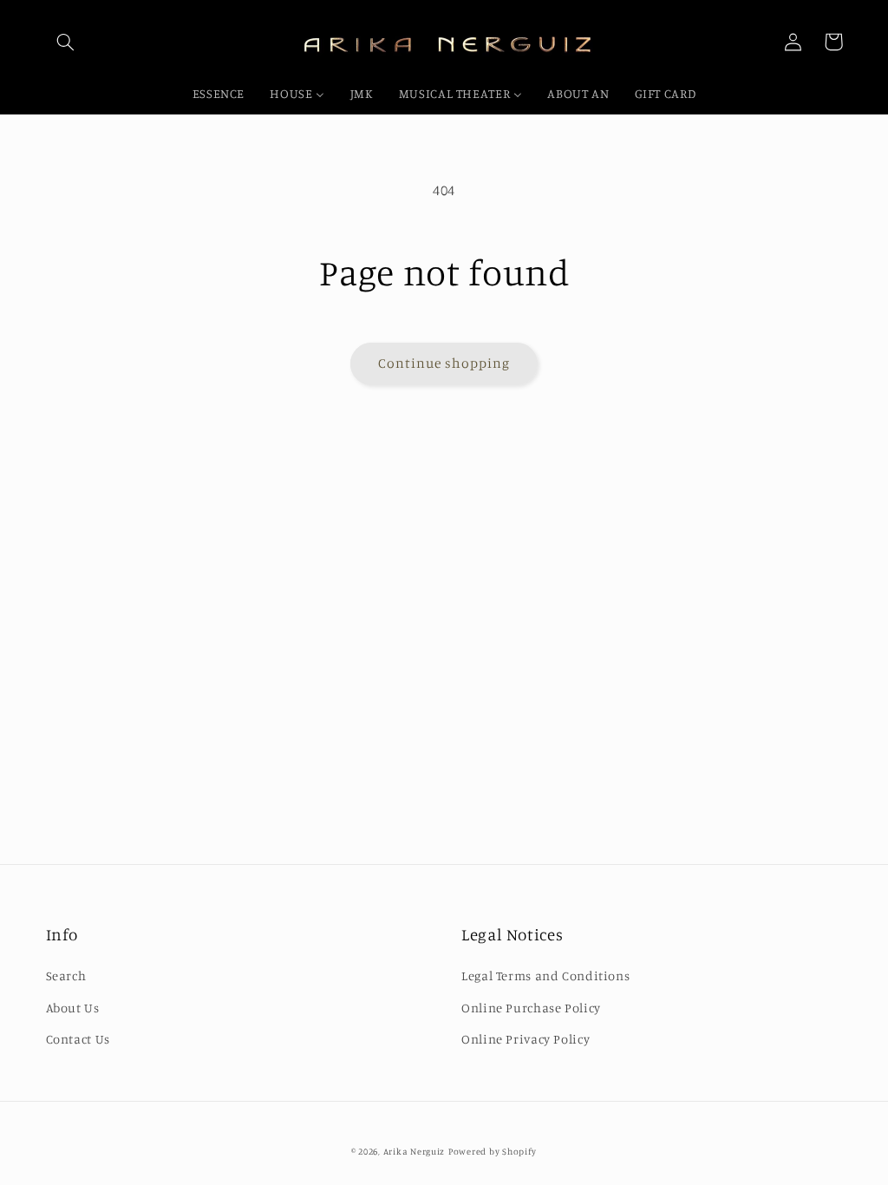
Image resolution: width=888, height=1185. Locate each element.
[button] (66, 42)
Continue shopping (444, 363)
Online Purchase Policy (531, 1007)
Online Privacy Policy (525, 1038)
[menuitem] (219, 94)
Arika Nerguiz (414, 1151)
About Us (73, 1007)
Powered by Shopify (492, 1151)
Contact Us (78, 1038)
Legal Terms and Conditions (545, 975)
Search (66, 975)
